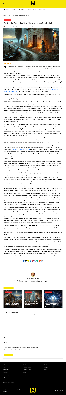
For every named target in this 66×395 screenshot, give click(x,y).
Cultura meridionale (27, 367)
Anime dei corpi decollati (25, 26)
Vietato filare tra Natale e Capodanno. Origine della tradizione (31, 303)
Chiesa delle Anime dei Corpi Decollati (20, 149)
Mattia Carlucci (9, 305)
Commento (6, 317)
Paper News (17, 389)
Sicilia (36, 26)
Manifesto (46, 367)
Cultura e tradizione (8, 292)
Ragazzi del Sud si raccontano (8, 382)
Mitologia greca (6, 380)
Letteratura (5, 374)
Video (22, 9)
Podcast (18, 9)
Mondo (4, 367)
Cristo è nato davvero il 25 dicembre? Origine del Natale (12, 303)
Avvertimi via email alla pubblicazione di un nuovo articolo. (16, 352)
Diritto (4, 377)
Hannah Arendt (6, 375)
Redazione (46, 366)
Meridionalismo (6, 369)
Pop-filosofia (5, 372)
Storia (4, 370)
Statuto (45, 369)
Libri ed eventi (28, 9)
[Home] (4, 10)
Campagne (25, 364)
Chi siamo (35, 9)
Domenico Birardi (9, 26)
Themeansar (5, 391)
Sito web (5, 342)
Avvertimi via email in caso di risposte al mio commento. (15, 349)
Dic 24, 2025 (36, 305)
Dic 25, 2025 (16, 305)
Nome (5, 332)
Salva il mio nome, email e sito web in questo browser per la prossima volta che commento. (21, 347)
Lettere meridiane (27, 369)
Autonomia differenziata (28, 366)
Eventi (24, 375)
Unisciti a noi (42, 9)
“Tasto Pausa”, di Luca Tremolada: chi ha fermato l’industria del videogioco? (52, 303)
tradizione (40, 26)
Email (5, 337)
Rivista (8, 9)
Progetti (13, 9)
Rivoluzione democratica (28, 370)
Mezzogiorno (32, 26)
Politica (4, 366)
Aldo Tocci (48, 305)
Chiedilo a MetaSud (7, 384)
